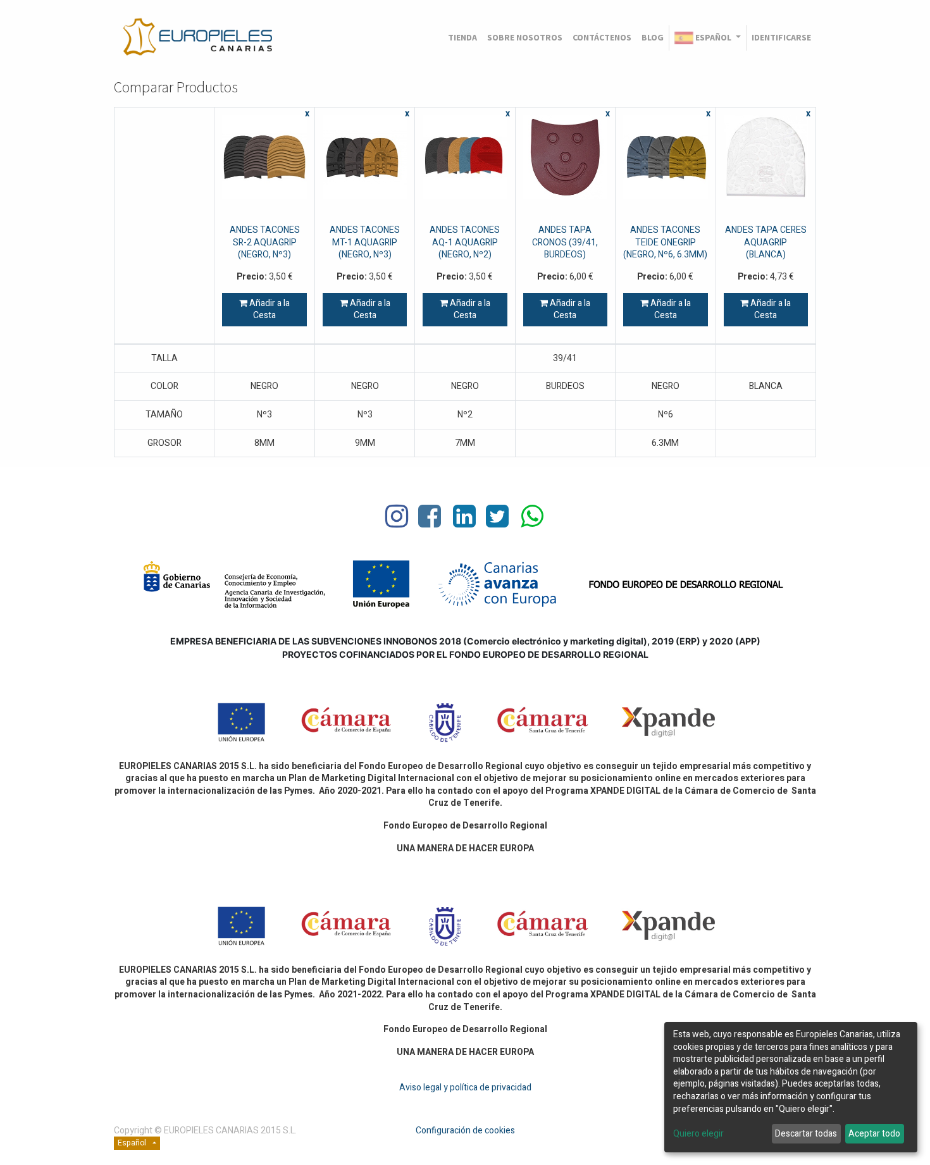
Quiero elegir (698, 1134)
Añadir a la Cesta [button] (268, 310)
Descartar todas (806, 1133)
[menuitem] (462, 38)
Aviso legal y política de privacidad (465, 1087)
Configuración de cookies (465, 1130)
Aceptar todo (874, 1133)
